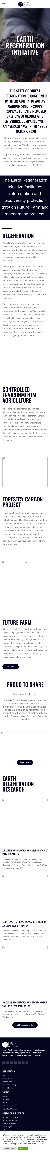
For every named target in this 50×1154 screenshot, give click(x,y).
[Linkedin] (19, 1062)
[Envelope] (27, 1062)
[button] (25, 364)
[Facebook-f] (3, 1062)
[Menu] (3, 4)
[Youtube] (15, 1062)
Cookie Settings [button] (9, 1148)
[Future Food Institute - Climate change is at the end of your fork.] (25, 4)
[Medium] (23, 1062)
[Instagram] (7, 1062)
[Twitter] (11, 1062)
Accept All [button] (22, 1148)
